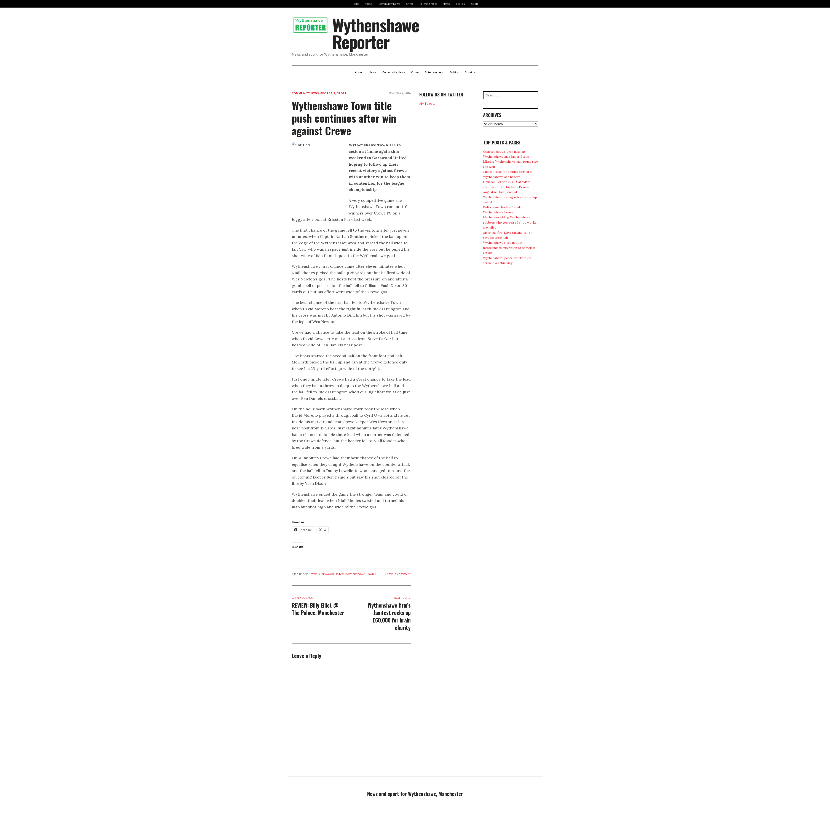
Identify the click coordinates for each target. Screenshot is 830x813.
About (368, 3)
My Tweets (427, 104)
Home (355, 3)
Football (327, 93)
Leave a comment (398, 574)
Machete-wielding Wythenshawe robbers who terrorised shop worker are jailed (510, 222)
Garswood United (331, 574)
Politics (460, 3)
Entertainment (428, 3)
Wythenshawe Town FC (361, 574)
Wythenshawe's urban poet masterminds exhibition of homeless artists (509, 248)
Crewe (313, 574)
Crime (409, 3)
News (446, 3)
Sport (474, 3)
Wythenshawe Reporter (375, 33)
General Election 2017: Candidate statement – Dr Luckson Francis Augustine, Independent (506, 187)
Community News (389, 3)
